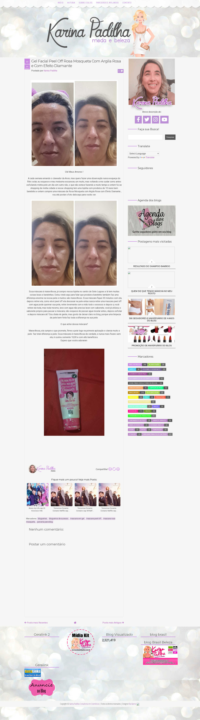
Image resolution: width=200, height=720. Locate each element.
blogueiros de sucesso (58, 518)
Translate (150, 157)
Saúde (147, 411)
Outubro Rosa (152, 392)
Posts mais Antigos (112, 622)
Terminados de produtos (139, 416)
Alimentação (154, 364)
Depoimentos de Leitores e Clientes (143, 378)
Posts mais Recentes (37, 622)
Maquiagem (133, 392)
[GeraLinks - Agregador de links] (32, 672)
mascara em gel (77, 518)
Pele (146, 397)
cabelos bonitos (136, 425)
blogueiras (42, 518)
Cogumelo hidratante (151, 369)
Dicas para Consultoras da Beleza (143, 383)
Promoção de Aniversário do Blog (152, 345)
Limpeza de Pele (156, 388)
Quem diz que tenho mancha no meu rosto (151, 292)
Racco (155, 406)
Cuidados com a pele (137, 374)
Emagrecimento (135, 388)
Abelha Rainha (135, 364)
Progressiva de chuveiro (139, 402)
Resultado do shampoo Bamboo (151, 266)
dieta (143, 430)
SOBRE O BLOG (85, 2)
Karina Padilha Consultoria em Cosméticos (85, 703)
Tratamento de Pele (137, 420)
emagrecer (157, 430)
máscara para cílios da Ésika (155, 434)
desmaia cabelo (156, 425)
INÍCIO (60, 2)
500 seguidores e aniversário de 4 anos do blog (151, 319)
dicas (131, 430)
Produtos (160, 397)
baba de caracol (159, 420)
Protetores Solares (137, 406)
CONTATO (126, 2)
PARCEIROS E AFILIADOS (107, 2)
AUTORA (71, 2)
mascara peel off (93, 518)
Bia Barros (132, 703)
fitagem (132, 434)
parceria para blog (45, 522)
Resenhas (133, 411)
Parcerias (133, 397)
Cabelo (132, 369)
